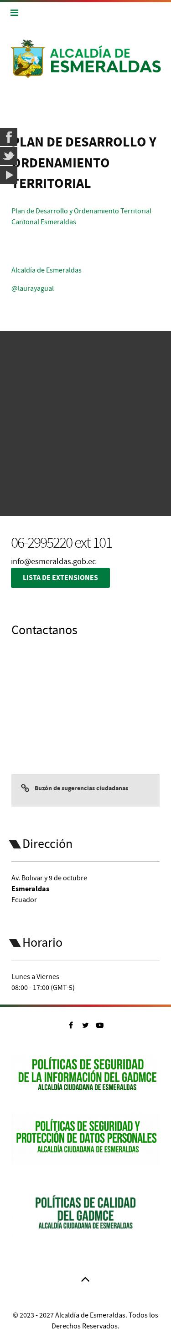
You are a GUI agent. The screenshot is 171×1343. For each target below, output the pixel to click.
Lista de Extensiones (60, 578)
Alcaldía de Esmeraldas (46, 270)
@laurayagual (32, 288)
